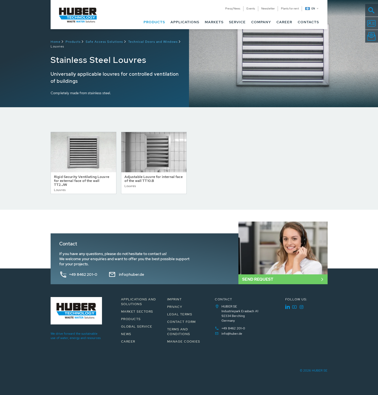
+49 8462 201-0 (83, 274)
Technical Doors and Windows (153, 42)
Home (55, 42)
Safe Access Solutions (104, 42)
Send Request (257, 279)
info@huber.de (131, 274)
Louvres (57, 46)
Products (73, 42)
